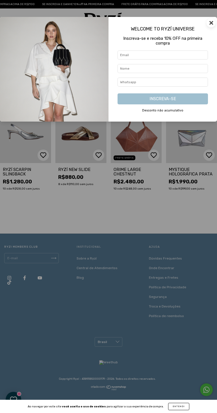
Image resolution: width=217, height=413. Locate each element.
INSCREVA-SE (162, 98)
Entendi (179, 406)
